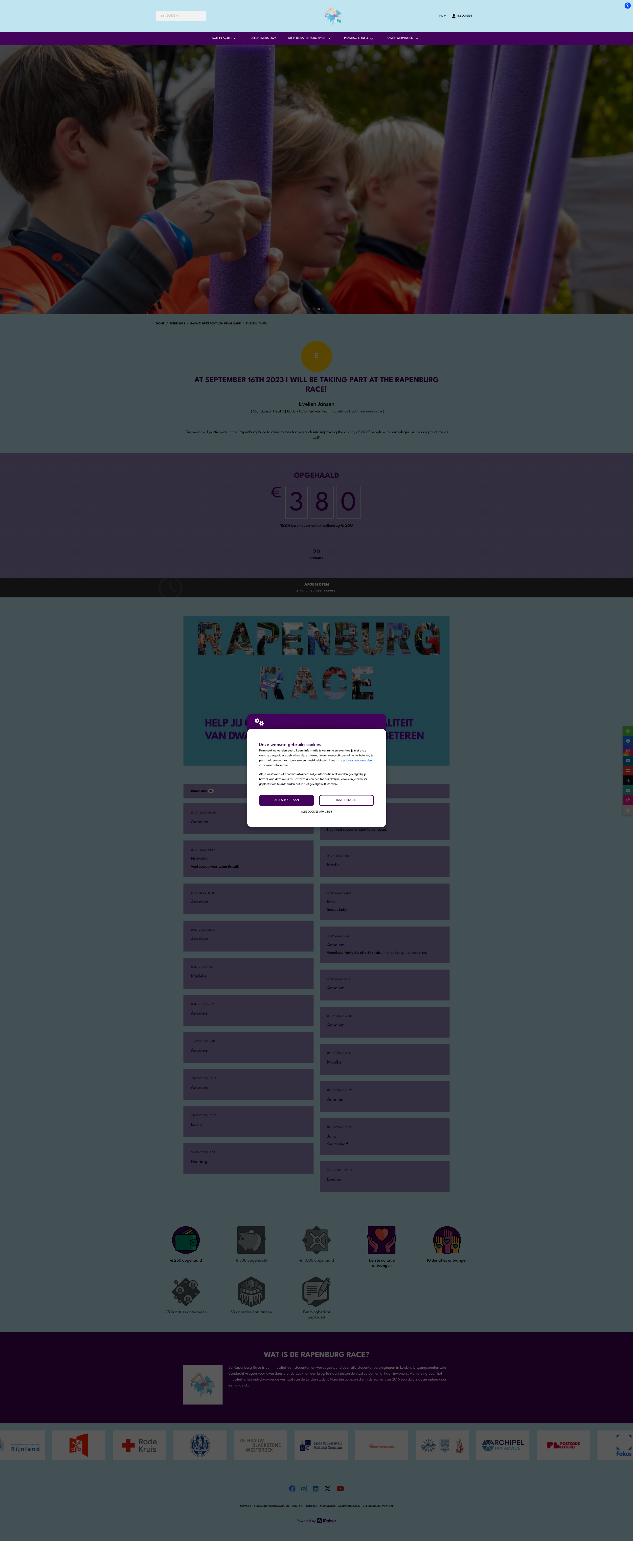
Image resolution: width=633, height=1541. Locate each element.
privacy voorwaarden (357, 760)
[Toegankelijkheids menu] (628, 5)
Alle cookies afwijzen (316, 812)
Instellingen (346, 800)
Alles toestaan (286, 800)
